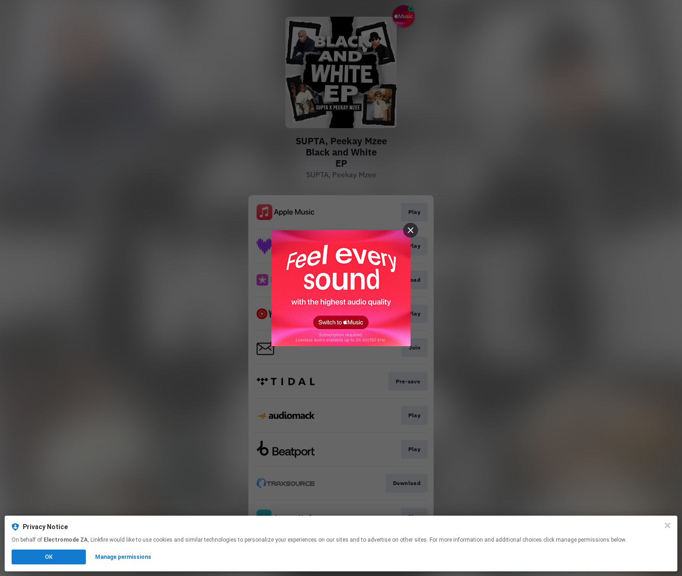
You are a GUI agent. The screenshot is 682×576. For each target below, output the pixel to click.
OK (48, 557)
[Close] (667, 525)
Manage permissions (123, 557)
